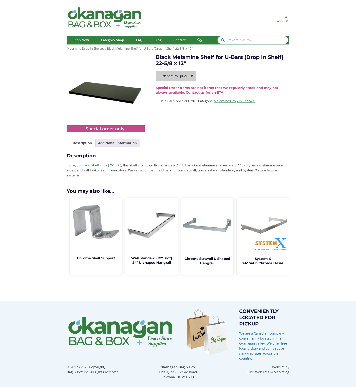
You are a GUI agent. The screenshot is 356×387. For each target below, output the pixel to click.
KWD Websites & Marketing (268, 372)
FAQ (139, 40)
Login (286, 16)
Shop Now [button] (81, 40)
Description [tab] (82, 143)
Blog (157, 40)
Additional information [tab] (117, 143)
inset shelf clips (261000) (102, 165)
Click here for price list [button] (176, 76)
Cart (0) (284, 21)
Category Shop (112, 40)
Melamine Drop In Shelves (85, 48)
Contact (179, 40)
